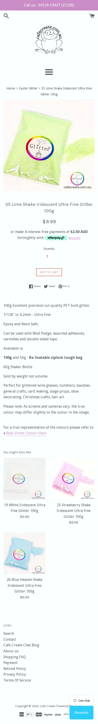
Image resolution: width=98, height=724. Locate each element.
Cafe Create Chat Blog (21, 645)
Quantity (49, 248)
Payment (10, 663)
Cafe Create (47, 706)
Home (10, 88)
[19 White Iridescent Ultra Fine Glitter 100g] (24, 479)
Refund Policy (14, 668)
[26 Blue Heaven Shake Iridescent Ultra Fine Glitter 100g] (24, 553)
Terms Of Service (17, 680)
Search (8, 633)
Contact (9, 639)
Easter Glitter (28, 88)
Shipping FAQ (14, 657)
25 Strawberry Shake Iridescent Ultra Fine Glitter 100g (73, 511)
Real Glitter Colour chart (26, 433)
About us (10, 651)
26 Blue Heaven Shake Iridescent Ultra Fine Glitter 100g (24, 585)
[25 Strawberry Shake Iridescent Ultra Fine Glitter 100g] (73, 479)
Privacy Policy (14, 674)
